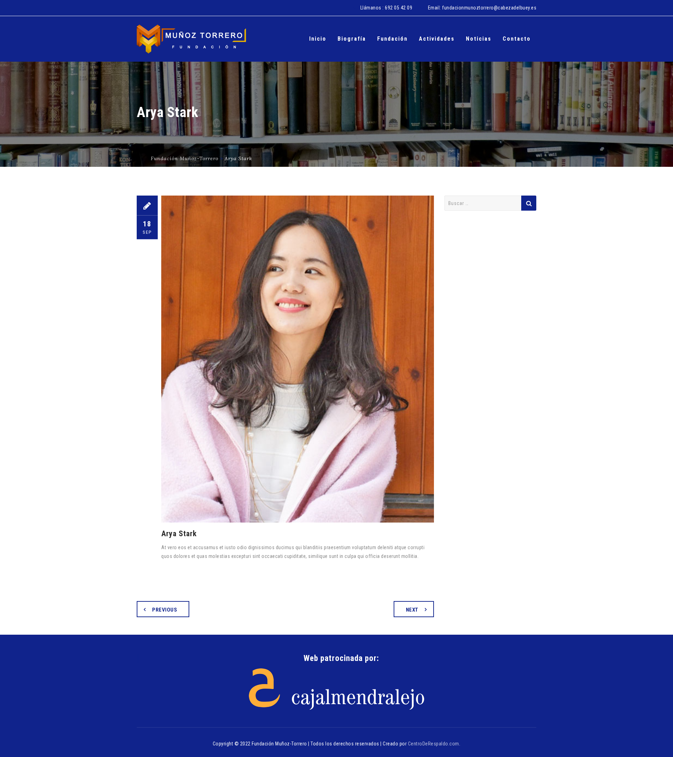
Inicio (317, 38)
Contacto (517, 38)
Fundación (392, 38)
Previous (164, 610)
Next (412, 610)
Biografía (352, 38)
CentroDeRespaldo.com (433, 743)
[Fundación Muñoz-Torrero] (191, 39)
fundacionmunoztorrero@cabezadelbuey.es (489, 8)
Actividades (437, 38)
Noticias (478, 38)
